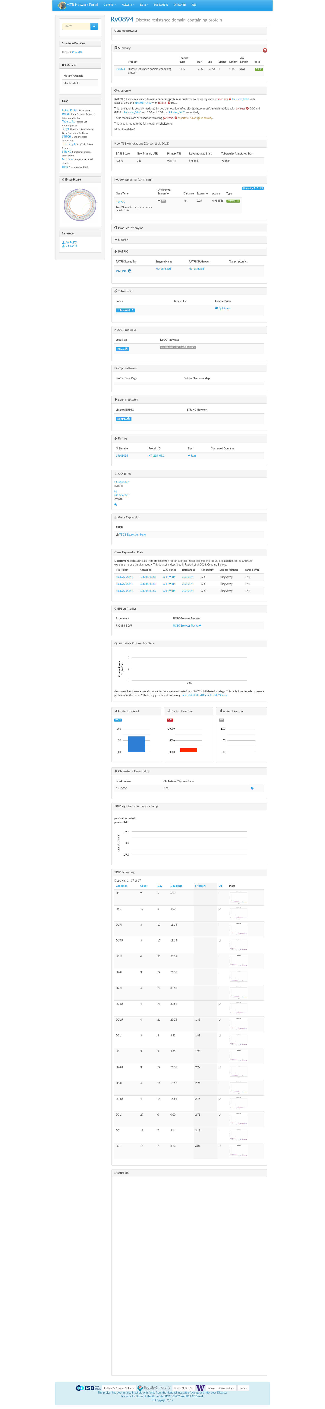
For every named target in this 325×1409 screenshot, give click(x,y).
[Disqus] (189, 1227)
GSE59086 (169, 577)
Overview (124, 90)
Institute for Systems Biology (118, 1388)
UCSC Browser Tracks (186, 626)
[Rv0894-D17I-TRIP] (246, 929)
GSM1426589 (148, 591)
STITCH (66, 136)
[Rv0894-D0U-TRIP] (246, 1119)
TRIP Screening (124, 872)
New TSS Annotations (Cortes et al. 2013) (141, 143)
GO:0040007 (122, 495)
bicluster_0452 (143, 103)
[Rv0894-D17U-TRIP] (246, 945)
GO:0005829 (122, 482)
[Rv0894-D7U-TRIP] (246, 1151)
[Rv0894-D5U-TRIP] (246, 913)
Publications (161, 5)
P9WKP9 (77, 52)
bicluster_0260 (241, 99)
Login (242, 1388)
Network (127, 5)
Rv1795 (120, 202)
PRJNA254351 (124, 577)
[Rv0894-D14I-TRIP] (246, 1087)
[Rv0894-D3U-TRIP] (246, 1040)
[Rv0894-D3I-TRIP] (246, 1056)
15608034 (122, 456)
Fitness (199, 886)
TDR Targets (69, 144)
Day (159, 886)
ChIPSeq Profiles (125, 608)
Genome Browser (125, 30)
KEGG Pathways (125, 329)
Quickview (224, 308)
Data (143, 5)
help (193, 5)
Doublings (176, 886)
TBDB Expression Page (132, 534)
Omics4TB (180, 5)
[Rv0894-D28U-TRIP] (246, 1008)
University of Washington (220, 1388)
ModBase (67, 159)
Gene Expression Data (129, 552)
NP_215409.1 (156, 456)
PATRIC (66, 114)
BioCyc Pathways (125, 368)
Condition (122, 886)
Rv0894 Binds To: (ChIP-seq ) (133, 179)
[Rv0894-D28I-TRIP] (246, 992)
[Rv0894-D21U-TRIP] (246, 1024)
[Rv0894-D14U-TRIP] (246, 1103)
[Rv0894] (80, 205)
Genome (109, 5)
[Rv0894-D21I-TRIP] (246, 961)
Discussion (121, 1172)
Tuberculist (68, 121)
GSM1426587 (148, 577)
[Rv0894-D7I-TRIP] (246, 1135)
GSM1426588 (148, 584)
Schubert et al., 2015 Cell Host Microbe (204, 695)
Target (65, 129)
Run (193, 456)
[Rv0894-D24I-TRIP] (246, 976)
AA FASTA (71, 242)
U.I (220, 886)
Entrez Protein (70, 110)
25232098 (188, 577)
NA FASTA (71, 246)
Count (143, 886)
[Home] (62, 5)
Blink (65, 167)
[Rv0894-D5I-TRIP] (246, 897)
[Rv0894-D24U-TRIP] (246, 1071)
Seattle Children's (183, 1388)
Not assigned (163, 269)
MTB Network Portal (82, 5)
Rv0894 (120, 69)
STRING (66, 152)
